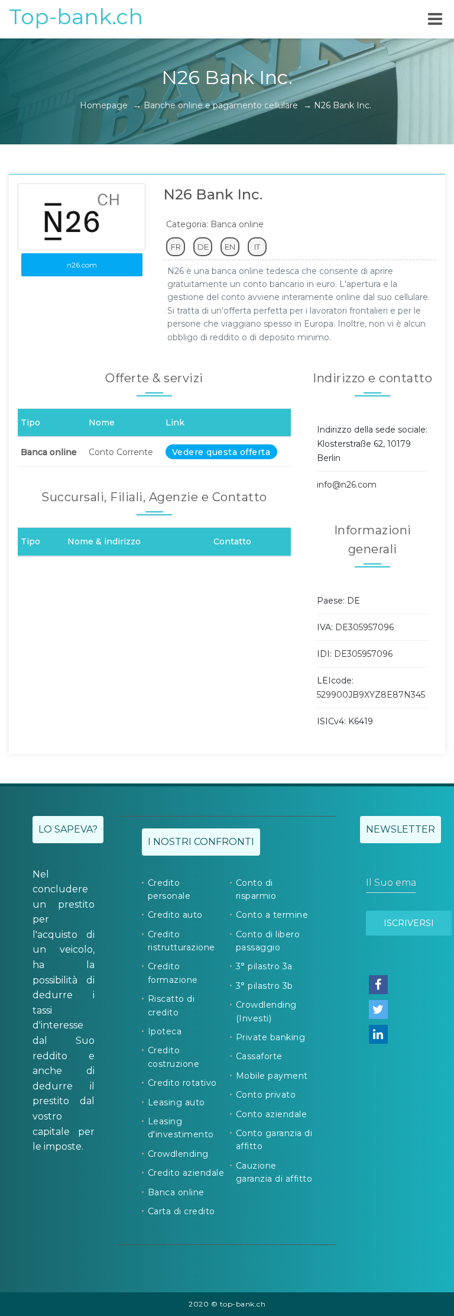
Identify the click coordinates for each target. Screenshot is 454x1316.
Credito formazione (173, 973)
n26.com (82, 264)
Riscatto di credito (171, 1005)
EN (230, 246)
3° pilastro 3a (264, 966)
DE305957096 (364, 627)
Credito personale (169, 889)
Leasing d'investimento (181, 1128)
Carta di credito (181, 1211)
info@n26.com (347, 484)
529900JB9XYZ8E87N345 (371, 694)
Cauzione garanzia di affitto (274, 1172)
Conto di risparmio (256, 889)
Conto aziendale (271, 1114)
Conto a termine (272, 914)
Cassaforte (259, 1056)
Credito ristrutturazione (181, 941)
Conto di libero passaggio (268, 941)
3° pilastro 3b (264, 985)
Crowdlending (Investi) (266, 1011)
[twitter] (378, 1009)
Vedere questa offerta (221, 452)
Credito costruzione (174, 1057)
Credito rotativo (182, 1083)
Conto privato (266, 1094)
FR (176, 246)
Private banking (271, 1037)
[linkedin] (378, 1034)
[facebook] (378, 984)
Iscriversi (409, 923)
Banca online (176, 1192)
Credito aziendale (186, 1172)
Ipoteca (165, 1031)
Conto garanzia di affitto (274, 1140)
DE (203, 246)
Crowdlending (178, 1154)
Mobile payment (272, 1075)
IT (257, 246)
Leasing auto (176, 1102)
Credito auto (175, 914)
